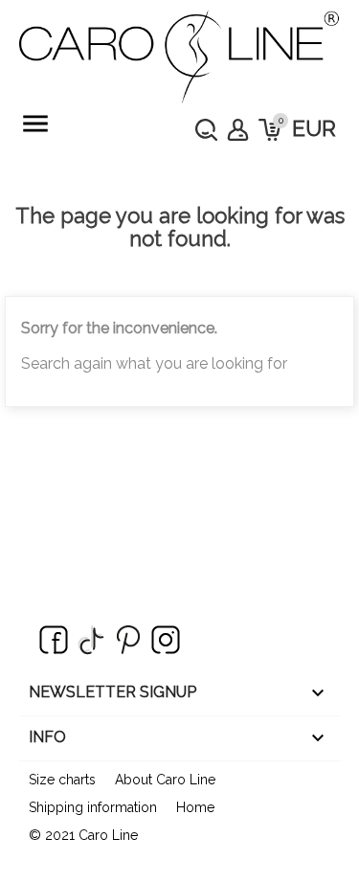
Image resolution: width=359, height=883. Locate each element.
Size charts (62, 779)
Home (195, 807)
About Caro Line (165, 779)
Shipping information (93, 807)
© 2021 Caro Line (83, 835)
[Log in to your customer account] (238, 130)
